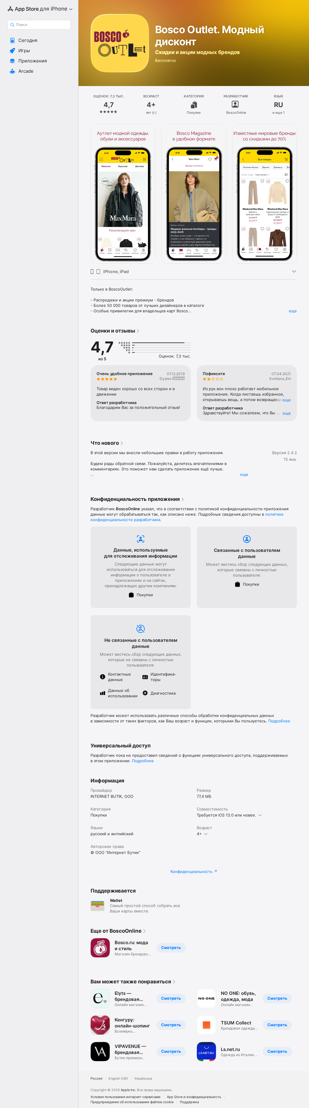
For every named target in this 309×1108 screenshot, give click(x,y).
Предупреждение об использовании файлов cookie (132, 1102)
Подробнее (279, 720)
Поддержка (189, 1102)
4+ (199, 833)
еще (293, 310)
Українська (143, 1078)
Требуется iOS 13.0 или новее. (226, 815)
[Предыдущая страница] (84, 104)
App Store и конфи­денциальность (194, 1097)
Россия (96, 1078)
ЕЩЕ (287, 399)
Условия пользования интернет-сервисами (126, 1097)
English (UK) (118, 1078)
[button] (39, 40)
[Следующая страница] (303, 104)
